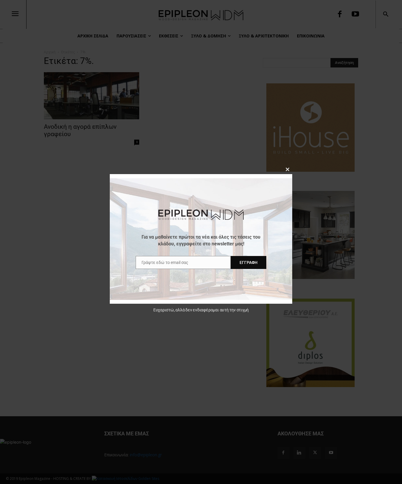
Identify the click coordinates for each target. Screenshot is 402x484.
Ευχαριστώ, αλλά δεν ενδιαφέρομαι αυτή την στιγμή (201, 310)
